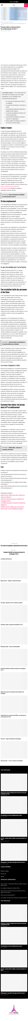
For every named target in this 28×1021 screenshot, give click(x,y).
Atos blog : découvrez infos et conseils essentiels (11, 603)
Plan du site (3, 873)
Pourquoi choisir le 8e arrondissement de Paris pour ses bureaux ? (14, 471)
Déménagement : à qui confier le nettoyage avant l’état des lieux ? (13, 862)
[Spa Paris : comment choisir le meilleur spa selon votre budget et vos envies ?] (14, 828)
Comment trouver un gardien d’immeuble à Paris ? (12, 624)
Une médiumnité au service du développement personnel (11, 815)
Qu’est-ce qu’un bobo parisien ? (8, 895)
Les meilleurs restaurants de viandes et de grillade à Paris (14, 897)
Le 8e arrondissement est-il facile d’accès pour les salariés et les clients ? (13, 475)
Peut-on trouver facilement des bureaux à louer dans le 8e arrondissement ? (14, 479)
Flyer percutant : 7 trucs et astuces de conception (12, 761)
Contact (2, 876)
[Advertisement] (14, 49)
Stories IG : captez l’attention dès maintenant (11, 739)
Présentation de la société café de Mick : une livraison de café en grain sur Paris (13, 716)
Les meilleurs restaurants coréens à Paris (10, 888)
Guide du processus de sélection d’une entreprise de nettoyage (12, 692)
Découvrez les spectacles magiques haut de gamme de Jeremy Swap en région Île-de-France (13, 793)
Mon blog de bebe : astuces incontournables (10, 646)
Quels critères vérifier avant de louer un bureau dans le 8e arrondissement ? (14, 487)
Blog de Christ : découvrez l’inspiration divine (11, 581)
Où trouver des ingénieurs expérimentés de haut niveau (14, 545)
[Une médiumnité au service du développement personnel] (14, 805)
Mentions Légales (5, 871)
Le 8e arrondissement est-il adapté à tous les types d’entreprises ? (13, 483)
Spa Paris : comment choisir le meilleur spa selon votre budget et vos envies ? (14, 838)
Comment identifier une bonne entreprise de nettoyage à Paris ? (14, 553)
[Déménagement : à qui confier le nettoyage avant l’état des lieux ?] (14, 852)
